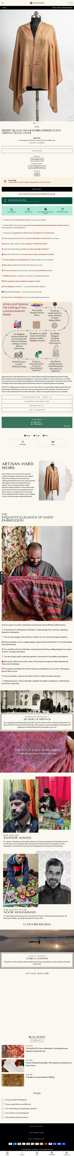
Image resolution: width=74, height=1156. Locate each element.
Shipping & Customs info (37, 401)
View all (37, 1040)
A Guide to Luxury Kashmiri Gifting (40, 1077)
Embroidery (37, 163)
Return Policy (37, 405)
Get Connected (36, 1139)
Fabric (37, 156)
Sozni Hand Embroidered (37, 167)
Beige (37, 174)
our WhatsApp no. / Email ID (37, 397)
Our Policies (36, 1126)
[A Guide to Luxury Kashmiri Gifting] (13, 1080)
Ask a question (37, 410)
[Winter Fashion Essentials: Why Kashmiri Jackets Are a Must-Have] (13, 1065)
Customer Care (36, 1132)
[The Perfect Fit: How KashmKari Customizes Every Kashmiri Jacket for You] (13, 1051)
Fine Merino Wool (37, 159)
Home (37, 127)
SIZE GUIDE (37, 151)
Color (37, 171)
